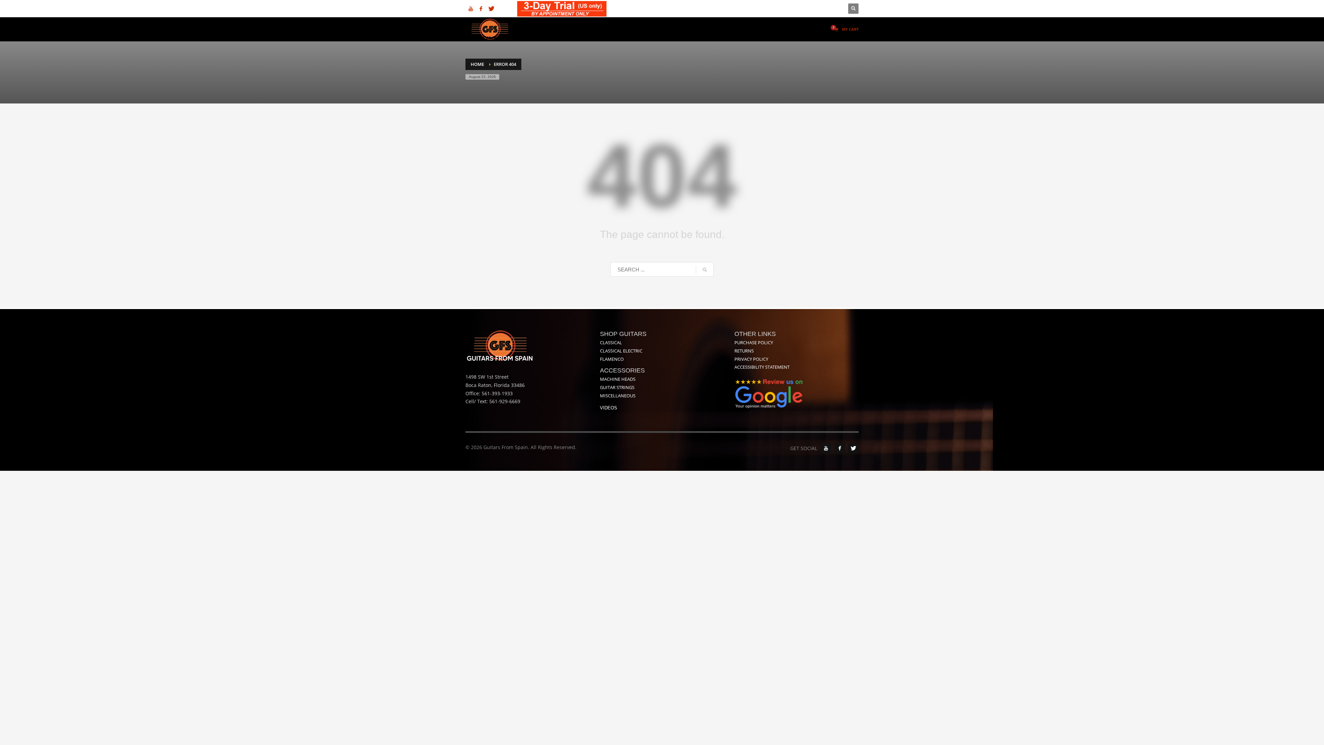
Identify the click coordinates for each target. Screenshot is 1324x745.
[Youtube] (470, 8)
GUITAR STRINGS (617, 387)
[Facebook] (481, 8)
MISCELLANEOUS (617, 396)
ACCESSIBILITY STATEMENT (762, 367)
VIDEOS (608, 407)
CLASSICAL (611, 342)
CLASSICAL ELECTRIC (621, 351)
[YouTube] (826, 448)
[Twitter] (491, 8)
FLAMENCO (612, 359)
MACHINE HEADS (617, 379)
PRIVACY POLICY (751, 359)
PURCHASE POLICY (753, 342)
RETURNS (744, 351)
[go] (705, 269)
